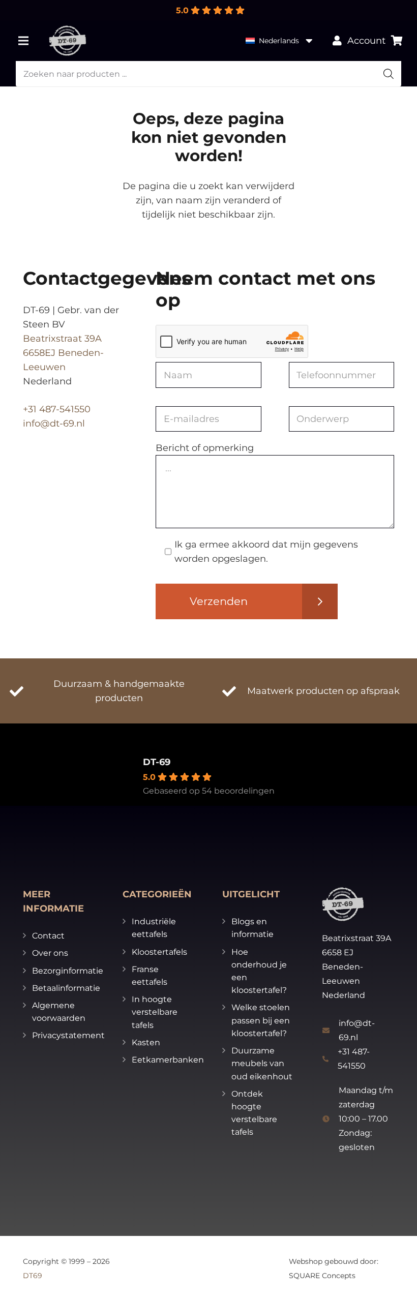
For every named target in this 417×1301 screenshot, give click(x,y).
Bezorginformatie (67, 971)
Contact (48, 936)
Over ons (50, 953)
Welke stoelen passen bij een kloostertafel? (260, 1020)
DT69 (32, 1275)
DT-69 (156, 762)
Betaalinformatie (66, 988)
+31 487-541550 (57, 409)
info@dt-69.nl (54, 423)
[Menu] (23, 40)
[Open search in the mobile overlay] (209, 73)
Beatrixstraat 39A (62, 338)
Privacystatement (68, 1035)
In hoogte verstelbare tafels (154, 1012)
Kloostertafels (159, 952)
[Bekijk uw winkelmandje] (396, 40)
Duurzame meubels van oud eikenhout (261, 1063)
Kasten (146, 1042)
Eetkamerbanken (168, 1060)
